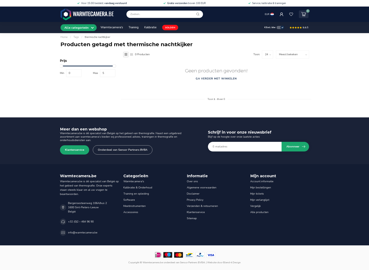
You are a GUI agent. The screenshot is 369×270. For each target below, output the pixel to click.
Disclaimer (193, 194)
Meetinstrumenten (134, 206)
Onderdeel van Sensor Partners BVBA (122, 150)
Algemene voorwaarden (201, 187)
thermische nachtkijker (97, 37)
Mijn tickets (257, 194)
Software (129, 200)
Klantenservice (74, 150)
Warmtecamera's (112, 27)
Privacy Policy (195, 200)
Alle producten (259, 212)
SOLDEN (170, 27)
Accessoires (130, 212)
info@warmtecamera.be (82, 232)
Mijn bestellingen (260, 187)
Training (134, 27)
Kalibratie (150, 27)
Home (64, 37)
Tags (76, 37)
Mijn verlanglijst (259, 200)
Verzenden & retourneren (202, 206)
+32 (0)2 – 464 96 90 (81, 221)
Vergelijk (255, 206)
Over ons (192, 181)
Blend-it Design (232, 262)
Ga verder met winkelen (216, 78)
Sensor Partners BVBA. (192, 262)
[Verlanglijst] (291, 14)
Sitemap (192, 218)
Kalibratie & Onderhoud (137, 187)
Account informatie (261, 181)
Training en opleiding (136, 194)
